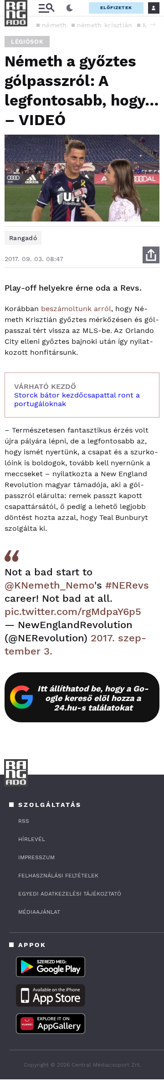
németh (54, 25)
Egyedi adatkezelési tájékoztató (69, 894)
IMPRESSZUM (36, 857)
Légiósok (27, 41)
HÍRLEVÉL (31, 839)
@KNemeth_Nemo (49, 585)
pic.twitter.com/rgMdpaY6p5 (73, 611)
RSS (23, 821)
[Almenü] (46, 8)
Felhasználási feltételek (58, 875)
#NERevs (127, 585)
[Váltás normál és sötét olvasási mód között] (69, 8)
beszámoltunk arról (76, 308)
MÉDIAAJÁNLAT (39, 912)
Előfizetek (116, 7)
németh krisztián (105, 25)
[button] (152, 24)
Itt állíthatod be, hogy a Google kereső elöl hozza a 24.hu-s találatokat (93, 698)
